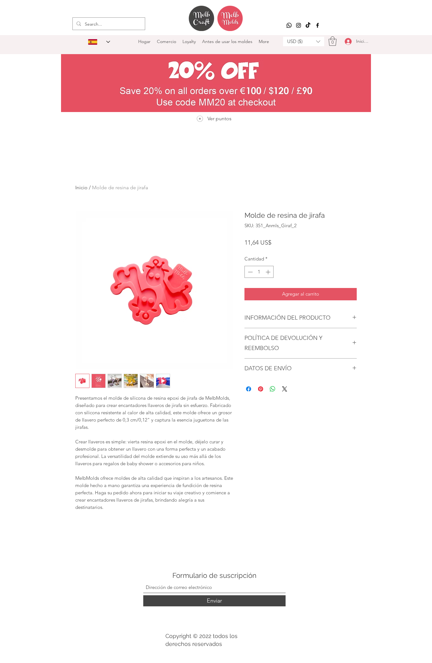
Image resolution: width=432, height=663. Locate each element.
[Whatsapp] (289, 25)
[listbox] (303, 41)
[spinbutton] (259, 272)
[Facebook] (317, 25)
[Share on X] (284, 389)
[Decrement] (249, 272)
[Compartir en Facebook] (248, 389)
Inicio (81, 188)
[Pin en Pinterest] (260, 389)
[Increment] (268, 272)
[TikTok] (308, 25)
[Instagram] (298, 25)
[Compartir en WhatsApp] (272, 389)
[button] (303, 41)
